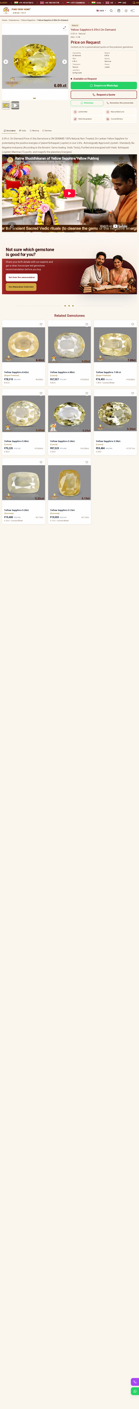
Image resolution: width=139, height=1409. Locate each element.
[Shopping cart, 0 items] (119, 11)
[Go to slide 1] (34, 98)
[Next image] (64, 61)
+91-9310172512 (126, 3)
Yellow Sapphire (28, 20)
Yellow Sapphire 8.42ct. (16, 372)
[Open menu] (133, 10)
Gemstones (14, 20)
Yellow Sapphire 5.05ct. (16, 441)
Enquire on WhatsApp (106, 85)
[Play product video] (15, 105)
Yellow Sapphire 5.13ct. (62, 510)
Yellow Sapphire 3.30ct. (108, 441)
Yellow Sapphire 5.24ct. (62, 441)
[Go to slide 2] (36, 98)
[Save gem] (41, 324)
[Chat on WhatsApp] (135, 1391)
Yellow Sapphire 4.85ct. (62, 372)
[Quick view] (43, 331)
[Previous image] (5, 61)
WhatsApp (88, 103)
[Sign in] (126, 10)
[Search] (111, 11)
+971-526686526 (13, 3)
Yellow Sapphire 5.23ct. (16, 510)
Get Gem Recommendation (22, 277)
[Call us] (135, 1382)
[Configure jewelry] (43, 337)
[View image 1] (6, 105)
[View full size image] (64, 27)
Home (4, 20)
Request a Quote (106, 94)
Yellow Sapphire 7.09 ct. (108, 372)
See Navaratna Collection (21, 287)
